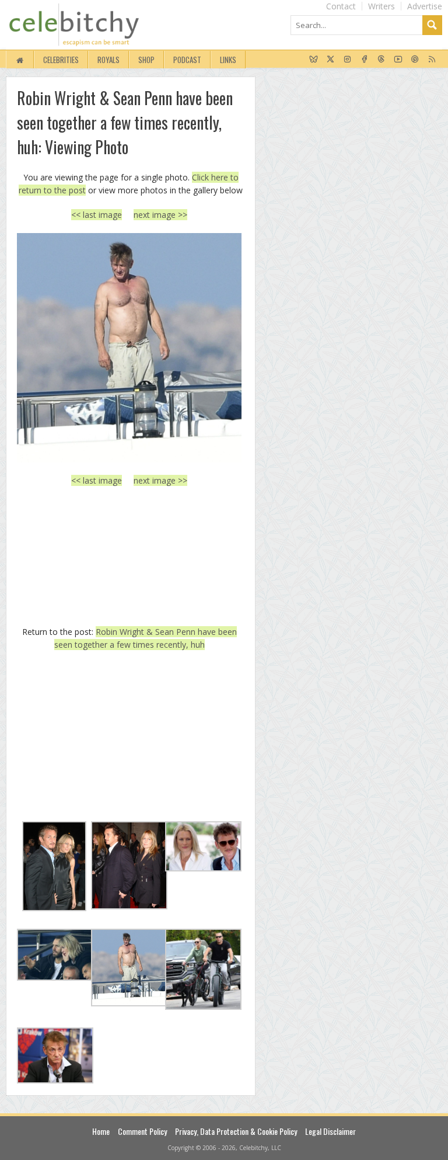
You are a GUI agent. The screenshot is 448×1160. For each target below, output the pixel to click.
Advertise (424, 6)
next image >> (160, 214)
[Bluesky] (313, 59)
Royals (108, 59)
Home (101, 1131)
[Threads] (381, 59)
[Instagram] (347, 59)
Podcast (187, 59)
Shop (146, 59)
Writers (381, 6)
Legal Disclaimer (330, 1131)
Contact (341, 6)
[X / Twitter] (330, 59)
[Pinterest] (415, 59)
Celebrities (61, 59)
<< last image (96, 214)
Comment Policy (142, 1131)
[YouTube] (398, 59)
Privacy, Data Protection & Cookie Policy (236, 1131)
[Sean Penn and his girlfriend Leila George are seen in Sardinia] (129, 347)
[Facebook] (364, 59)
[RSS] (432, 59)
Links (228, 59)
